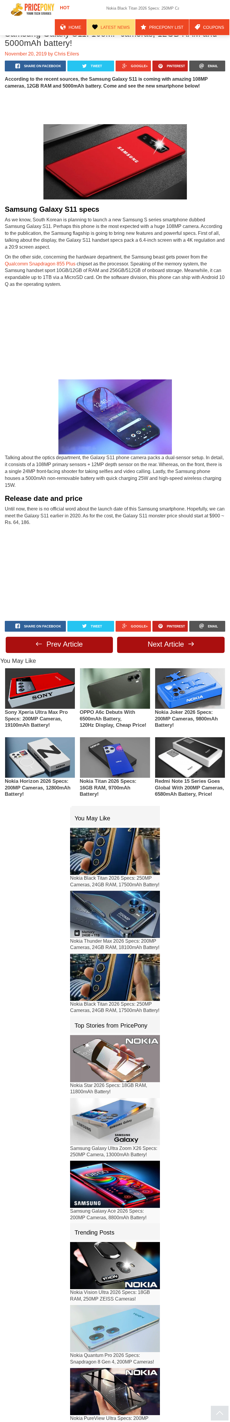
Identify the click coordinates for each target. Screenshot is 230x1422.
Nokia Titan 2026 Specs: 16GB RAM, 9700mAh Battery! (108, 759)
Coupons (215, 9)
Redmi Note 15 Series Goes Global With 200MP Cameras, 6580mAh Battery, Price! (189, 759)
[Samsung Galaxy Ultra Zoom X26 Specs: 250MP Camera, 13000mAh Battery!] (115, 1093)
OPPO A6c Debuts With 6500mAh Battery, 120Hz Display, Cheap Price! (113, 690)
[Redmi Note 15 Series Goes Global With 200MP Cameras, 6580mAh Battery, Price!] (190, 729)
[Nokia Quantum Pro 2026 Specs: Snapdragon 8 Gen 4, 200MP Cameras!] (115, 1300)
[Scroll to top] (220, 1413)
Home (94, 9)
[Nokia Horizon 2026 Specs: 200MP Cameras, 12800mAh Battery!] (40, 729)
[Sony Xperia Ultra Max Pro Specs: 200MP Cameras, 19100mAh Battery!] (40, 660)
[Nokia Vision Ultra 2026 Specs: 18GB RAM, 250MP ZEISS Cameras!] (115, 1237)
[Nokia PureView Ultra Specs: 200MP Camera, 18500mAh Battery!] (115, 1363)
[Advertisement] (115, 106)
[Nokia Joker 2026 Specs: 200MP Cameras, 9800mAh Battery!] (190, 660)
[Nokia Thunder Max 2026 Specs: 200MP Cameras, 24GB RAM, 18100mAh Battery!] (115, 886)
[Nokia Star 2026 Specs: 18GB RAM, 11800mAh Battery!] (115, 1030)
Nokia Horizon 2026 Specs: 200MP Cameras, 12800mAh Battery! (37, 759)
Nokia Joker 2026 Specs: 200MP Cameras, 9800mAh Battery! (186, 690)
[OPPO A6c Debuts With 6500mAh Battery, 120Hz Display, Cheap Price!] (115, 660)
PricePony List (174, 9)
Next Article (167, 616)
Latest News (130, 9)
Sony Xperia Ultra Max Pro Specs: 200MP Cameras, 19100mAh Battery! (36, 690)
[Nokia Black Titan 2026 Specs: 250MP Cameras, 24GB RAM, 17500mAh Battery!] (115, 823)
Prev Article (63, 616)
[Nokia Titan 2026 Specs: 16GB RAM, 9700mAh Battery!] (115, 729)
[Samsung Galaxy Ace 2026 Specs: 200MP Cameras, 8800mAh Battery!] (115, 1156)
